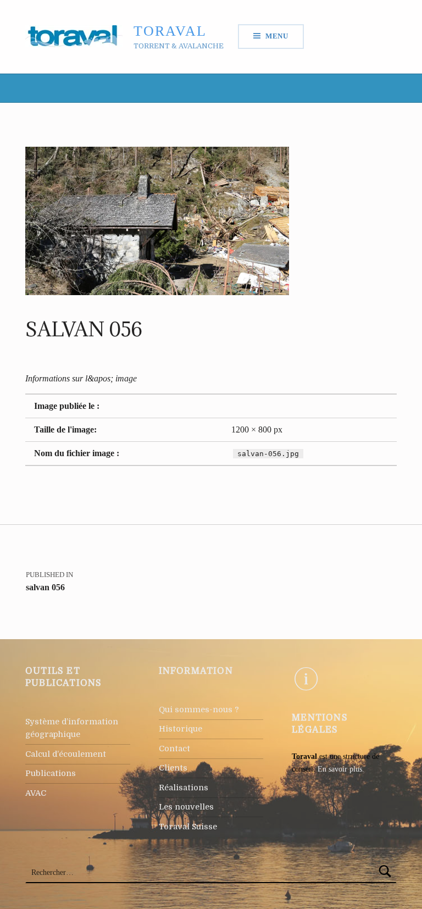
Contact (174, 748)
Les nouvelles (186, 806)
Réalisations (183, 787)
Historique (180, 728)
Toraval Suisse (188, 826)
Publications (50, 773)
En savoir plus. (341, 768)
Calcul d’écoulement (65, 754)
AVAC (35, 793)
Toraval (170, 31)
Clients (173, 767)
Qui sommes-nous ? (199, 709)
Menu (276, 36)
